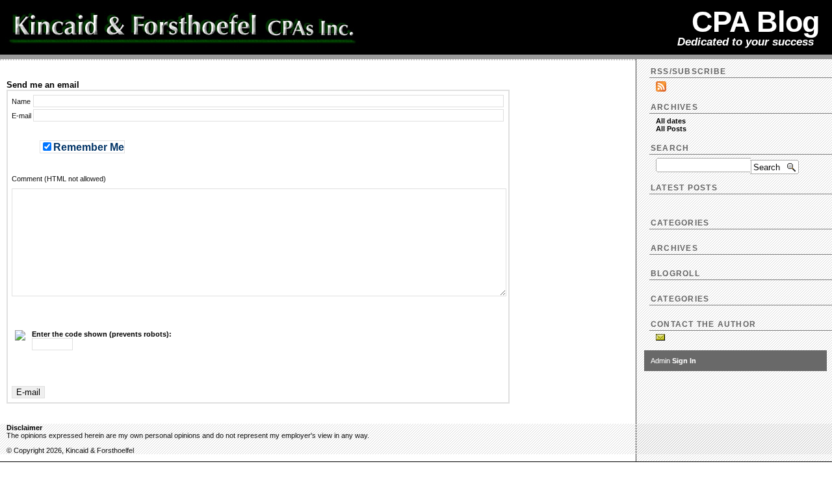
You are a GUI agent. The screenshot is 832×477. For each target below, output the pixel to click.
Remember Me (88, 147)
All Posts (671, 129)
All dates (671, 121)
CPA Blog (755, 21)
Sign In (684, 361)
